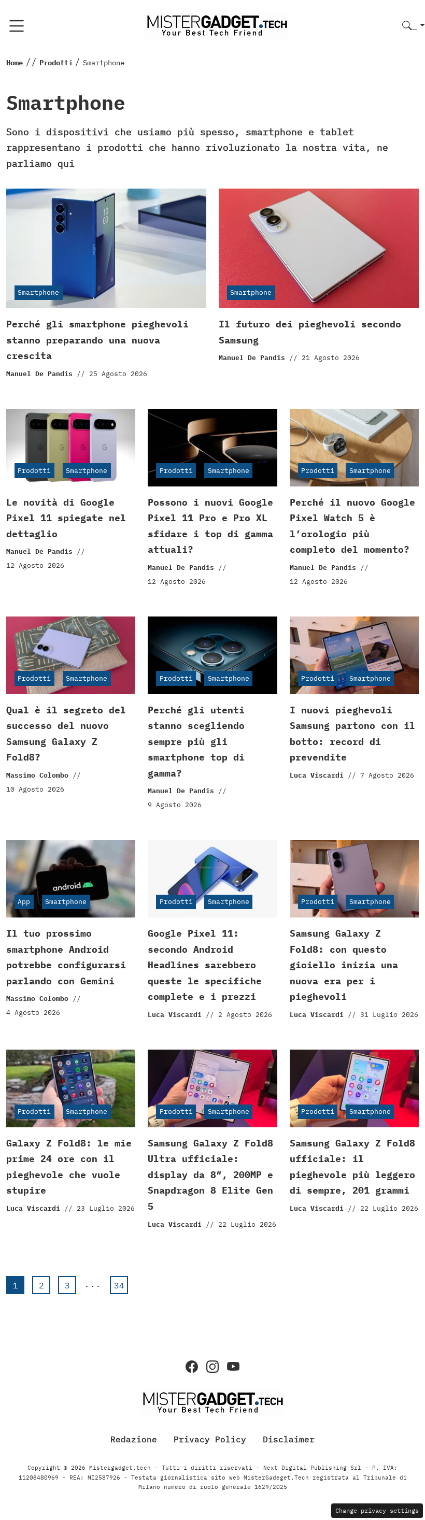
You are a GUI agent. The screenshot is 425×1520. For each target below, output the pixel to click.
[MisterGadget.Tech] (216, 25)
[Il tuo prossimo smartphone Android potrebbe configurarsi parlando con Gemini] (70, 878)
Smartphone (38, 292)
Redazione (133, 1439)
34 (119, 1285)
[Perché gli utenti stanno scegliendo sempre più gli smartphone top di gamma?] (212, 655)
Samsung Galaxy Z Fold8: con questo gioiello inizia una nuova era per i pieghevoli (344, 964)
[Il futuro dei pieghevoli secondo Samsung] (319, 249)
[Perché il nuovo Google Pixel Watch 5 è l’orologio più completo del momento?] (354, 447)
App (24, 901)
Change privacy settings (377, 1510)
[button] (413, 26)
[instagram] (212, 1366)
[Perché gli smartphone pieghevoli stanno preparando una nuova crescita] (106, 249)
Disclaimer (289, 1439)
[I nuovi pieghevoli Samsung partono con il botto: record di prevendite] (354, 655)
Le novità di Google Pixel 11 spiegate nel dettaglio (66, 518)
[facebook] (192, 1366)
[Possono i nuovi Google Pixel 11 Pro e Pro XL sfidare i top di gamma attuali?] (212, 447)
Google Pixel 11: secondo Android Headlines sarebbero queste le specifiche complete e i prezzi (205, 964)
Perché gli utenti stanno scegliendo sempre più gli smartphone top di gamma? (196, 741)
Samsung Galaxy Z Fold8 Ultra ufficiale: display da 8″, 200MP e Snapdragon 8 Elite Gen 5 (210, 1174)
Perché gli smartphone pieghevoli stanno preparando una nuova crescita (97, 340)
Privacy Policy (210, 1439)
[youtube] (233, 1366)
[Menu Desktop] (16, 26)
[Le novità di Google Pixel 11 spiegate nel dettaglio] (70, 447)
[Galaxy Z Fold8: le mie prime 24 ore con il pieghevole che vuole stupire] (70, 1088)
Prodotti (34, 470)
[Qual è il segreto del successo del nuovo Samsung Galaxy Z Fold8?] (70, 655)
